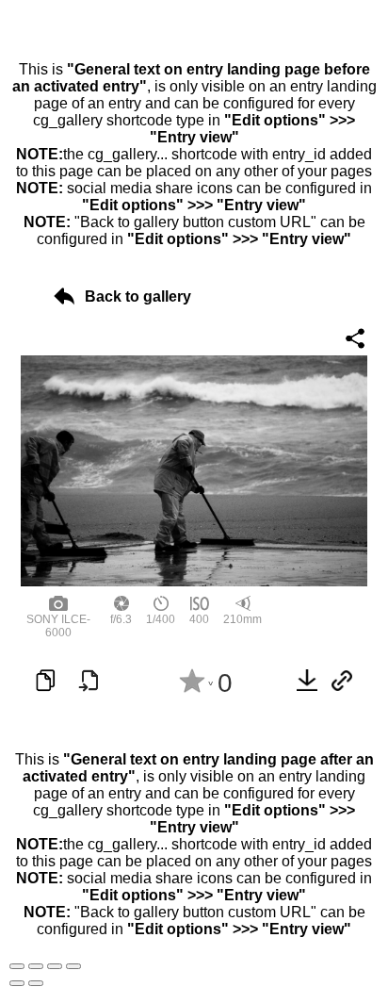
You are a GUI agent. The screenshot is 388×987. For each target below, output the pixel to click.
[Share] (35, 966)
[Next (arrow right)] (35, 983)
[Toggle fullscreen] (54, 966)
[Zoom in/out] (73, 966)
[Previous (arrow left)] (16, 983)
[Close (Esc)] (16, 966)
